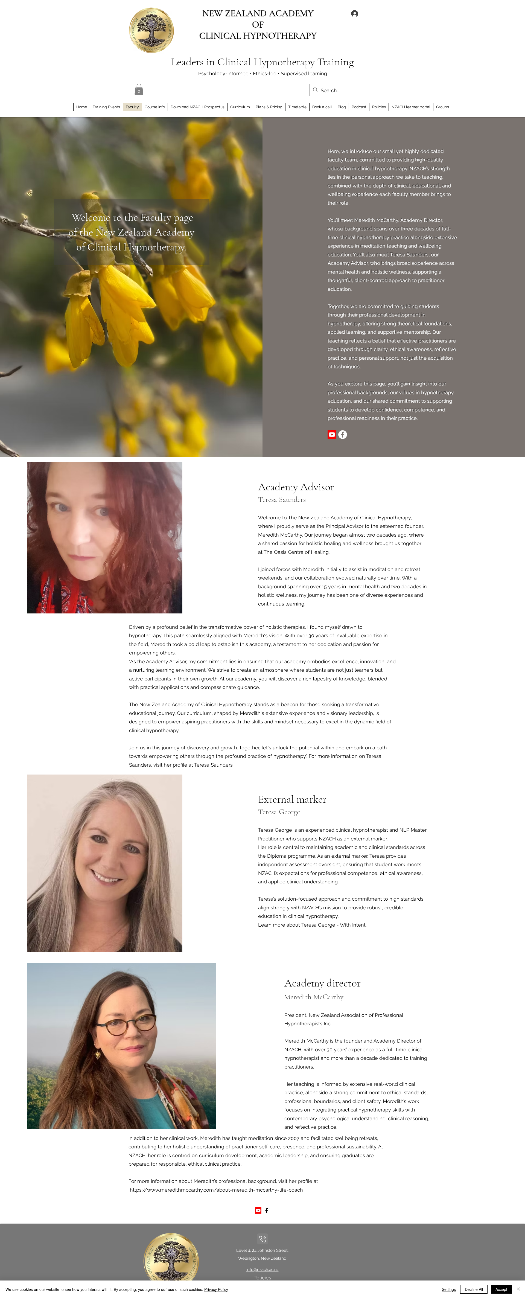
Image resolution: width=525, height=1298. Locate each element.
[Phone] (262, 1238)
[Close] (518, 1289)
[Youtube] (258, 1210)
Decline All (474, 1289)
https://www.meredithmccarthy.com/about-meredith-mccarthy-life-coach (216, 1190)
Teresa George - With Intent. (333, 925)
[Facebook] (266, 1210)
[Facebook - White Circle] (342, 434)
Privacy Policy (216, 1289)
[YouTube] (332, 434)
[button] (139, 89)
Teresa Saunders (213, 765)
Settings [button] (449, 1289)
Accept (501, 1289)
